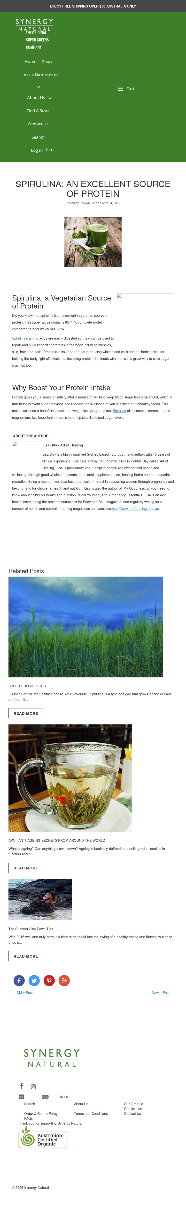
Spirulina (18, 338)
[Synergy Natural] (19, 981)
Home (30, 61)
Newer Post (161, 992)
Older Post (24, 992)
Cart (50, 149)
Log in (37, 150)
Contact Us (38, 124)
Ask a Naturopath (41, 75)
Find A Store (38, 110)
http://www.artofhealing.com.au (135, 508)
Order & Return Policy (41, 1113)
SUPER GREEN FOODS (27, 685)
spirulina (46, 315)
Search (38, 137)
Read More (26, 713)
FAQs (28, 1118)
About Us (36, 97)
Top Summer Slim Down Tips (30, 928)
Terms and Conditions (91, 1113)
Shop (47, 61)
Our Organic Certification (133, 1106)
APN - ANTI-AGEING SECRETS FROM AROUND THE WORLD (56, 840)
